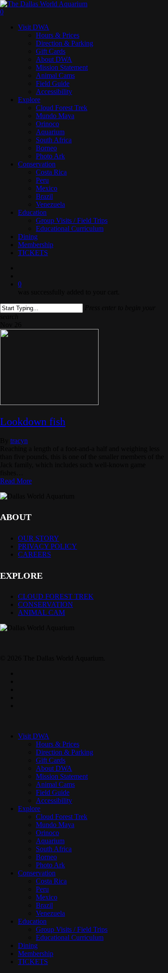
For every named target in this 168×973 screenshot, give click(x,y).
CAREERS (34, 554)
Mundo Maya (55, 824)
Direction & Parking (64, 752)
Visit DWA (33, 736)
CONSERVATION (45, 604)
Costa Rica (51, 881)
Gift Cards (50, 760)
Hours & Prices (57, 744)
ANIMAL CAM (41, 612)
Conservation (37, 873)
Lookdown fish (32, 421)
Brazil (44, 905)
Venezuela (50, 913)
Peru (42, 889)
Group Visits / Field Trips (72, 929)
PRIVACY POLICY (47, 546)
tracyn (19, 440)
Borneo (46, 857)
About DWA (54, 768)
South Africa (54, 849)
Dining (28, 945)
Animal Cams (55, 784)
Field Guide (52, 792)
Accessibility (54, 800)
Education (32, 921)
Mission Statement (62, 776)
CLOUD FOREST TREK (56, 596)
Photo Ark (50, 865)
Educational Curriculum (69, 937)
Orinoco (47, 832)
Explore (29, 808)
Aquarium (50, 841)
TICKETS (33, 961)
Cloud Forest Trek (61, 816)
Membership (35, 953)
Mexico (46, 897)
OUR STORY (38, 538)
